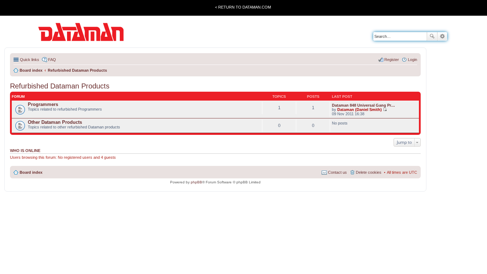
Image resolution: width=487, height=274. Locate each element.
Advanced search (442, 36)
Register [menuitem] (391, 59)
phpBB (196, 182)
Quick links (29, 59)
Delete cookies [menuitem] (368, 172)
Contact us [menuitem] (337, 172)
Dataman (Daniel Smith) (359, 109)
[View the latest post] (385, 109)
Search (432, 36)
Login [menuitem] (412, 59)
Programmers (43, 104)
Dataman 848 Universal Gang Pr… (363, 105)
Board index (31, 172)
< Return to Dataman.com (243, 7)
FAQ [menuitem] (52, 59)
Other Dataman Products (55, 122)
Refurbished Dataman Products (59, 86)
